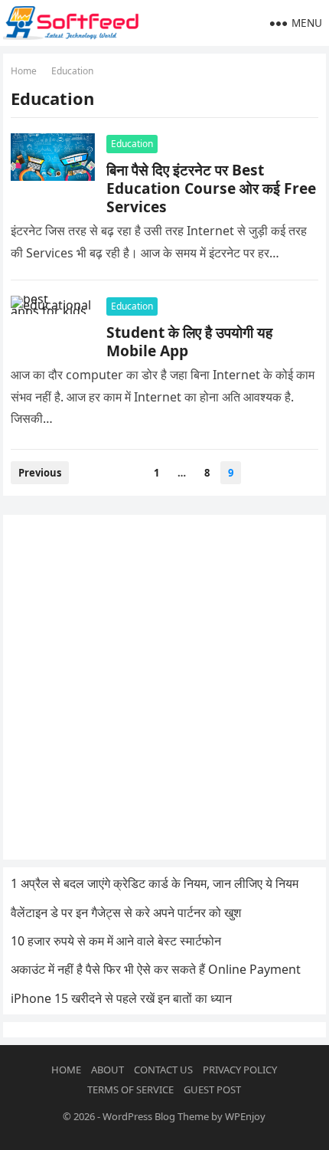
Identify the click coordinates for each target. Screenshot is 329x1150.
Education (132, 143)
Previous (39, 473)
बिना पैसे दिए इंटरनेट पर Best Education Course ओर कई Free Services (211, 188)
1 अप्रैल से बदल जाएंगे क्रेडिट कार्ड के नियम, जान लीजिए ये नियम (154, 883)
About (107, 1069)
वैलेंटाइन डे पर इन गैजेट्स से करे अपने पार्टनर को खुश (126, 912)
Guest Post (212, 1089)
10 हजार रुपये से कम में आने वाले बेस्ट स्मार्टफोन (116, 940)
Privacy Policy (240, 1069)
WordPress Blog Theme (156, 1116)
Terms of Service (130, 1089)
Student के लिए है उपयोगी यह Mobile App (189, 341)
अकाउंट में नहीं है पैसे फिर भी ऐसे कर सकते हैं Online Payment (156, 969)
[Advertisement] (164, 687)
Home (24, 70)
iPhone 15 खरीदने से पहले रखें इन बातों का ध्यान (121, 998)
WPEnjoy (245, 1116)
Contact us (163, 1069)
